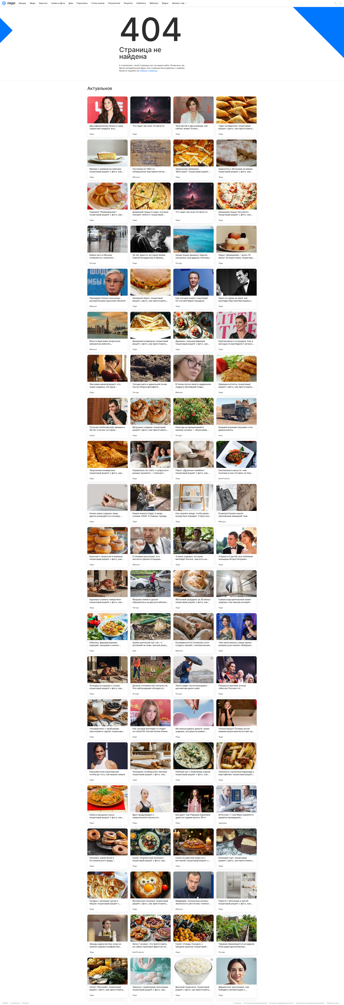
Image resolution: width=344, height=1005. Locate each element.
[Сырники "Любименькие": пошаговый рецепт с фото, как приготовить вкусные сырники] (107, 203)
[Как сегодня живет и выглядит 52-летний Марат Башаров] (193, 289)
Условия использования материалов (310, 1003)
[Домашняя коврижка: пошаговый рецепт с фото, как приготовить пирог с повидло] (150, 332)
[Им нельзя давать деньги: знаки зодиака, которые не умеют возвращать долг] (193, 719)
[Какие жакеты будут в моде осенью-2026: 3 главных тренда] (150, 504)
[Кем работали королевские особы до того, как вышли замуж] (107, 762)
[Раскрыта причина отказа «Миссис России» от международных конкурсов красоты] (236, 676)
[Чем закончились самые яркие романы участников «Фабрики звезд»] (236, 633)
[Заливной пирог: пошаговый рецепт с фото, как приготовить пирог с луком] (150, 289)
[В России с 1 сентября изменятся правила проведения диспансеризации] (236, 805)
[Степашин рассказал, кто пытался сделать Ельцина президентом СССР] (150, 547)
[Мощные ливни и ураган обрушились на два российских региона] (150, 590)
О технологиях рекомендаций (255, 1003)
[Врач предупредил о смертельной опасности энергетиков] (150, 805)
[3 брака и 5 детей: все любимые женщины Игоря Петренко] (236, 547)
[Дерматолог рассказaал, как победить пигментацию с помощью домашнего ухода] (236, 978)
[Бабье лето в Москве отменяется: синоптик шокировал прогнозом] (107, 246)
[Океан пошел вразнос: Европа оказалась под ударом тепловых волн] (193, 246)
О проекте (237, 1003)
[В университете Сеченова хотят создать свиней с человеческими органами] (193, 633)
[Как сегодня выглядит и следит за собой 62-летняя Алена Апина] (150, 719)
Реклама (25, 1003)
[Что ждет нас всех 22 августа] (193, 203)
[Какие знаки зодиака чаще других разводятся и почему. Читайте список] (107, 504)
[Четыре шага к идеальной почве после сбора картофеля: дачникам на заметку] (150, 375)
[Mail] (4, 3)
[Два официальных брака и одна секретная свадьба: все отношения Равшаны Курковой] (107, 116)
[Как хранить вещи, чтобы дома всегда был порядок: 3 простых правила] (193, 504)
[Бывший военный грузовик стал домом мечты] (236, 418)
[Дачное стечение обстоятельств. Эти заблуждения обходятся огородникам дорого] (150, 676)
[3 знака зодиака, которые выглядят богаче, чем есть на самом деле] (193, 547)
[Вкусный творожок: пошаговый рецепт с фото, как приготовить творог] (193, 978)
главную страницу (148, 70)
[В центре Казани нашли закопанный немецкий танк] (236, 504)
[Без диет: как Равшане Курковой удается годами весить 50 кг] (193, 805)
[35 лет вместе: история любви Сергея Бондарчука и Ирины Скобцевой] (150, 246)
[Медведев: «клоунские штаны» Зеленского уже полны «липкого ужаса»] (193, 892)
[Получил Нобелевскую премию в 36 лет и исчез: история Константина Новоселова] (107, 418)
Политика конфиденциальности (281, 1003)
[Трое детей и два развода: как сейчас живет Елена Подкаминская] (193, 116)
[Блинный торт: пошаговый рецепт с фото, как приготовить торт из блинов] (236, 848)
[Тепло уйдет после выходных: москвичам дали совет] (193, 676)
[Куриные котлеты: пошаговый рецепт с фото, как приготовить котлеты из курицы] (236, 375)
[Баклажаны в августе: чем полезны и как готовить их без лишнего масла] (236, 461)
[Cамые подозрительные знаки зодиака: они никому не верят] (236, 590)
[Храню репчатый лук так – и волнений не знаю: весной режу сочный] (150, 633)
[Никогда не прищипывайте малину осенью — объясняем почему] (193, 418)
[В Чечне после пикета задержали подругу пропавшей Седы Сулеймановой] (193, 375)
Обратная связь (333, 1003)
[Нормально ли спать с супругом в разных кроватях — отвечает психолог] (150, 461)
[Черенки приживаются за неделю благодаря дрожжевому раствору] (236, 935)
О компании (15, 1003)
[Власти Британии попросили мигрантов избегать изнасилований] (107, 332)
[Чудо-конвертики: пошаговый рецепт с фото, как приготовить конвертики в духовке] (236, 116)
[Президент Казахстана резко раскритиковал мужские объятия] (107, 289)
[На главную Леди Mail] (10, 3)
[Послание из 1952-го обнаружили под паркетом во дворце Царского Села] (150, 160)
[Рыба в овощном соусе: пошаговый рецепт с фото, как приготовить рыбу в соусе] (107, 805)
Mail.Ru (5, 1003)
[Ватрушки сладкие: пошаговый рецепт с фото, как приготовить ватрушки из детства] (150, 418)
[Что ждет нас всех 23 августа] (150, 116)
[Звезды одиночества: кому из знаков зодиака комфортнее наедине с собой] (107, 935)
